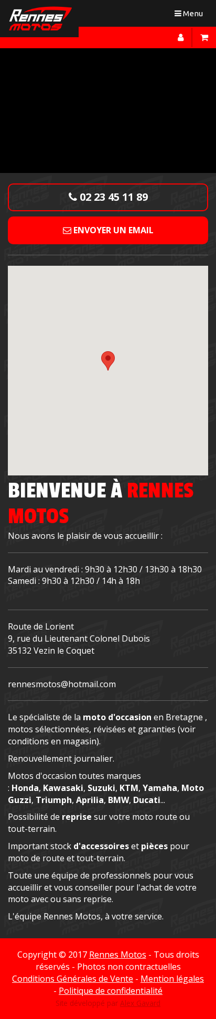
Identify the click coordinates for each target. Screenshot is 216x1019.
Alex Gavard (140, 1003)
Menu (191, 15)
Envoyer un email (112, 230)
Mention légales (172, 978)
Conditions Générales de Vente (72, 978)
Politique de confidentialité (111, 990)
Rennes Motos (117, 954)
